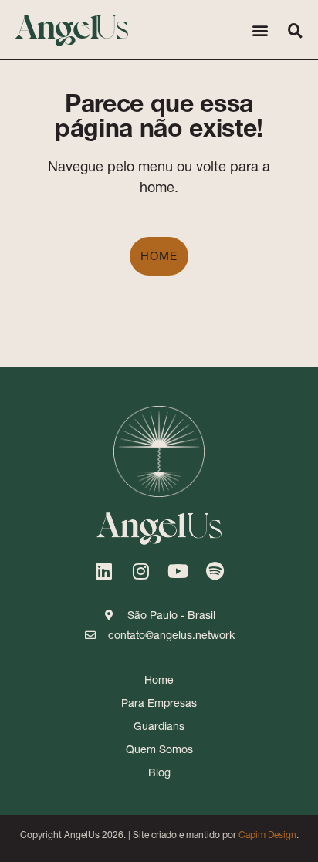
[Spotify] (214, 571)
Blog (159, 772)
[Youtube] (177, 571)
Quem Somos (159, 749)
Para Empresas (159, 703)
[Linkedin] (103, 571)
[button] (259, 29)
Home (159, 255)
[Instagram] (140, 571)
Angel (72, 24)
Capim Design (267, 834)
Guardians (159, 726)
